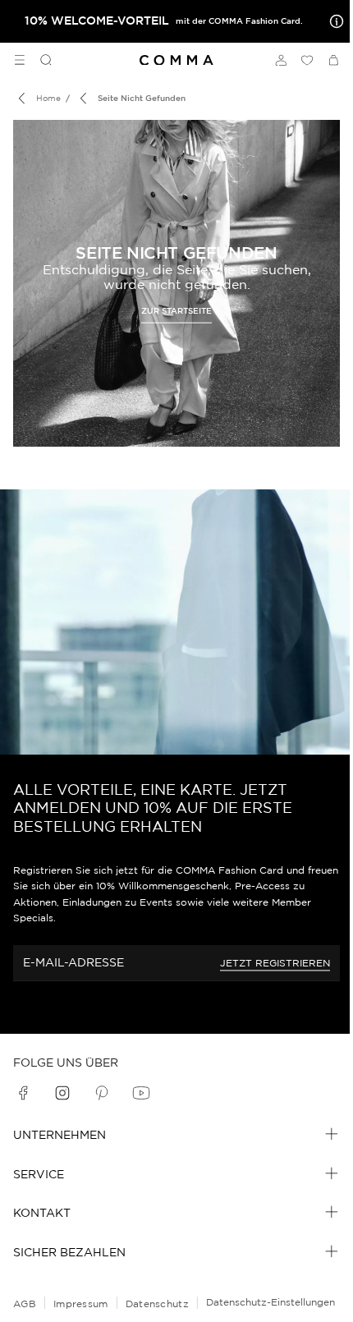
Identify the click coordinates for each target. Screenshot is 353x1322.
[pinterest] (102, 1093)
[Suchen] (39, 60)
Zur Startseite (176, 310)
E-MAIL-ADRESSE (73, 962)
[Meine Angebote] (333, 21)
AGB (24, 1303)
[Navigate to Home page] (176, 60)
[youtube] (141, 1093)
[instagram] (62, 1093)
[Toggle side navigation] (19, 60)
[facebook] (23, 1093)
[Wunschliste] (307, 60)
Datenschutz (157, 1303)
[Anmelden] (280, 60)
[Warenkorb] (333, 60)
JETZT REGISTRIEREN (275, 962)
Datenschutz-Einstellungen (270, 1302)
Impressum (80, 1303)
